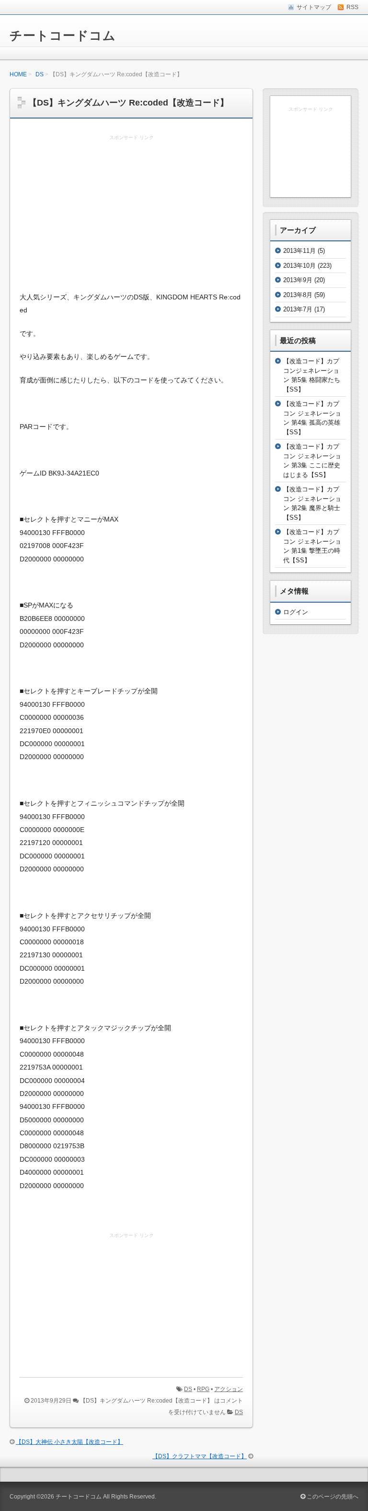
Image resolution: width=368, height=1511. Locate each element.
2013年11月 (299, 250)
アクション (228, 1389)
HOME (18, 74)
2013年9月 (297, 280)
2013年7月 (297, 309)
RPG (203, 1389)
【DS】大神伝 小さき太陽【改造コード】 (69, 1442)
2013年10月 (299, 265)
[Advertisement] (131, 214)
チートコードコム (63, 35)
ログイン (295, 612)
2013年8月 (297, 294)
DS (39, 74)
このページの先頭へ (331, 1496)
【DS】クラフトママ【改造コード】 (199, 1456)
